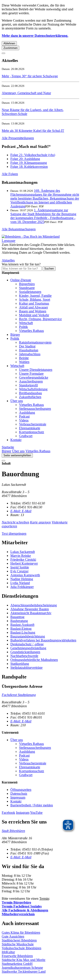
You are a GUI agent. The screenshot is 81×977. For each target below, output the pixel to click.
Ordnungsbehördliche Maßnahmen (34, 660)
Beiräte (24, 358)
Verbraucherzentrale (32, 424)
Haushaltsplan (28, 350)
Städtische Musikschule (18, 944)
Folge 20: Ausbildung (25, 159)
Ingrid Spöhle (19, 567)
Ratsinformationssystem (35, 342)
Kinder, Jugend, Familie (35, 295)
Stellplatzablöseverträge (26, 667)
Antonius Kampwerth (25, 575)
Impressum (17, 797)
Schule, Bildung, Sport (34, 299)
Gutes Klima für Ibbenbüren (21, 932)
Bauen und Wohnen (32, 311)
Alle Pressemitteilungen (18, 138)
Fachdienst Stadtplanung (19, 695)
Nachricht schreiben (15, 522)
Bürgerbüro (27, 284)
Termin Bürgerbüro (16, 902)
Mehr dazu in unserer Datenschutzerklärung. (35, 35)
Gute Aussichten (13, 936)
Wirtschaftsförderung (33, 389)
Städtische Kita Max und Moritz (23, 960)
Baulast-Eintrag (21, 628)
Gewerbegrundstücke (33, 377)
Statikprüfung (19, 663)
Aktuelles (8, 260)
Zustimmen (10, 48)
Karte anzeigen (40, 522)
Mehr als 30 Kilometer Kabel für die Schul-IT (33, 130)
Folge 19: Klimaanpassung (28, 163)
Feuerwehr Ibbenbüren (17, 956)
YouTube (36, 812)
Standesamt (27, 288)
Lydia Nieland (20, 583)
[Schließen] (3, 53)
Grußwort (25, 436)
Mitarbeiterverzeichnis (18, 914)
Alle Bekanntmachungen (19, 229)
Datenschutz (18, 793)
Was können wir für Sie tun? (21, 264)
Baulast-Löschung (22, 632)
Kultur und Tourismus (34, 303)
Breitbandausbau (30, 393)
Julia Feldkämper (22, 587)
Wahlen (24, 362)
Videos (24, 420)
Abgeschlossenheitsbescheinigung (33, 605)
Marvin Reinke (20, 555)
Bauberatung (19, 621)
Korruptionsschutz (31, 432)
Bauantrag (17, 617)
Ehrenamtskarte (29, 428)
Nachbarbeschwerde (24, 656)
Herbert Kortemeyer (24, 563)
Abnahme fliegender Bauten (29, 609)
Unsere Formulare (31, 373)
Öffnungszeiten (20, 789)
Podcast (24, 416)
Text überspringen (14, 533)
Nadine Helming (21, 579)
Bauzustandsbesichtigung (27, 636)
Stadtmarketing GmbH (17, 964)
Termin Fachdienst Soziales (22, 906)
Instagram (22, 812)
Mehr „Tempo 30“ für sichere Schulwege (30, 76)
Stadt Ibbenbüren (13, 831)
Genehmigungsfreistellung (28, 648)
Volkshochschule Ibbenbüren (21, 948)
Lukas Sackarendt (22, 552)
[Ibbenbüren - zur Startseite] (31, 236)
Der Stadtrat (27, 346)
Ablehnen (9, 43)
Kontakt (15, 440)
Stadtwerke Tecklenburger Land (24, 971)
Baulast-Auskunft (22, 625)
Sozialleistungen (30, 292)
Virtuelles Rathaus (31, 331)
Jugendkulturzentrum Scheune (22, 967)
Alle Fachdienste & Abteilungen (25, 910)
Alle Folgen (10, 174)
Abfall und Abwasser (33, 307)
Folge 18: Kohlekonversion (29, 166)
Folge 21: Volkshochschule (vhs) (32, 155)
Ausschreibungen (31, 381)
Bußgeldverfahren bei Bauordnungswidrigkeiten (43, 640)
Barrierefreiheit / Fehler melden (31, 805)
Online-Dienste (20, 280)
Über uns (16, 401)
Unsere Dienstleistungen (35, 369)
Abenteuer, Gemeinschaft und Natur (26, 93)
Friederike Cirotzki (23, 559)
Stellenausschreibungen (35, 408)
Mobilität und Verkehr (34, 315)
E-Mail (20, 511)
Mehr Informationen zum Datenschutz (28, 256)
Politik (23, 327)
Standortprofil (28, 385)
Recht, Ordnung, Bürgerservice (40, 319)
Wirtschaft (26, 323)
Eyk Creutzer (19, 571)
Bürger (15, 334)
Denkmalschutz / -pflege (27, 644)
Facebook (8, 812)
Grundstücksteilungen (25, 652)
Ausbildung (27, 412)
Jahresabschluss (29, 354)
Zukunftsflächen (30, 397)
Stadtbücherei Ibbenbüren (19, 940)
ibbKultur (8, 952)
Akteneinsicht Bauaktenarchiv (30, 613)
